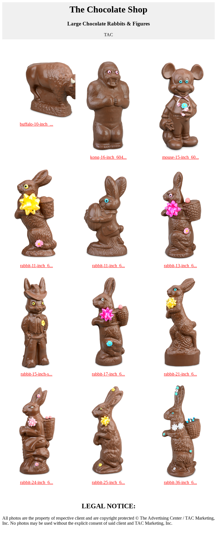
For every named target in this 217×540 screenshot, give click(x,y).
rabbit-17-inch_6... (108, 374)
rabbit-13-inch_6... (180, 265)
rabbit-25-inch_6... (108, 482)
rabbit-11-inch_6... (36, 265)
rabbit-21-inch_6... (180, 374)
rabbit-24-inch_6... (36, 482)
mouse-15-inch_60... (180, 157)
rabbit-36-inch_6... (180, 482)
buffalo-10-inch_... (36, 124)
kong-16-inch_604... (108, 157)
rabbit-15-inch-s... (36, 374)
